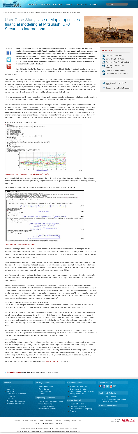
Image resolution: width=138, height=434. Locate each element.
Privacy (66, 428)
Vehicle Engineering (45, 387)
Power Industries (44, 391)
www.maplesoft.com (53, 362)
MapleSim (10, 389)
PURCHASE (57, 4)
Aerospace (42, 394)
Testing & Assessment (78, 394)
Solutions (25, 420)
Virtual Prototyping (45, 404)
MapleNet (10, 399)
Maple (9, 387)
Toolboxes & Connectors (16, 401)
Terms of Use (59, 428)
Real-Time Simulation (46, 406)
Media (10, 12)
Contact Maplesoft (14, 372)
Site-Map (73, 420)
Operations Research (78, 406)
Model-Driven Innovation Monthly (114, 399)
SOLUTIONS (45, 4)
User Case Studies (19, 12)
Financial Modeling (77, 404)
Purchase (33, 420)
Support (40, 420)
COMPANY (94, 4)
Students (73, 396)
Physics (73, 411)
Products (17, 420)
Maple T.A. (11, 391)
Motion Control (43, 389)
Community (57, 420)
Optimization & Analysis (47, 409)
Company (66, 420)
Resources (48, 420)
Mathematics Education (78, 387)
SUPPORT (69, 4)
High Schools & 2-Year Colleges (82, 391)
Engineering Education (78, 389)
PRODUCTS (32, 4)
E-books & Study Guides (16, 403)
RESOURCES (82, 4)
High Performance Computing (81, 409)
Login (104, 409)
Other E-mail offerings (110, 402)
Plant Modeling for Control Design (50, 401)
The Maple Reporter (109, 397)
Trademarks (73, 428)
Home (5, 12)
